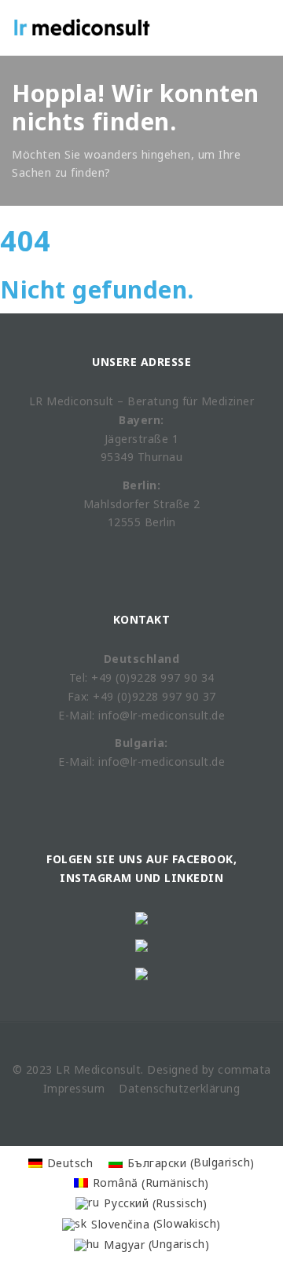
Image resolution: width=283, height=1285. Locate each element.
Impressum (74, 1088)
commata (244, 1069)
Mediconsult (108, 1069)
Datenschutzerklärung (179, 1088)
